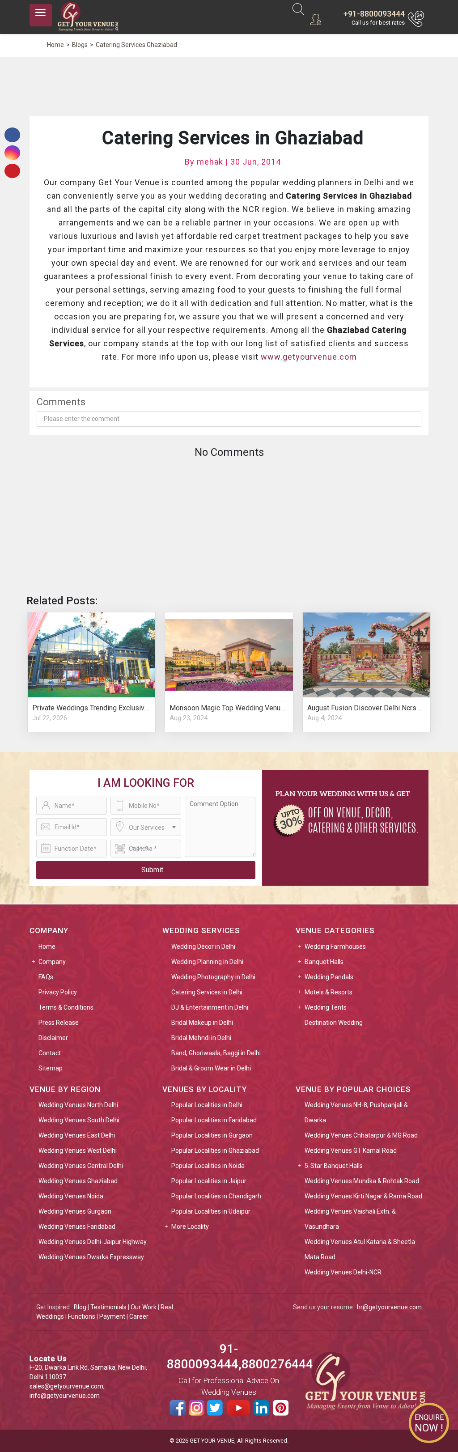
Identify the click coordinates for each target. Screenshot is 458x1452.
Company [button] (52, 961)
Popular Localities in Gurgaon (212, 1135)
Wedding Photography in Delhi (213, 977)
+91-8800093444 (374, 13)
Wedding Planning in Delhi (207, 961)
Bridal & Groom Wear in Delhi (211, 1068)
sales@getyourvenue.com (66, 1386)
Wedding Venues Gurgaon (74, 1211)
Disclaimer (53, 1037)
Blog (80, 1307)
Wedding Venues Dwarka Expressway (91, 1257)
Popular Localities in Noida (208, 1165)
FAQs (45, 977)
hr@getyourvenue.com (389, 1307)
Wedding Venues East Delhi (76, 1135)
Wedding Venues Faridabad (76, 1226)
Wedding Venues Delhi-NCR (343, 1272)
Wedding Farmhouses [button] (335, 946)
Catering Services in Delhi (206, 992)
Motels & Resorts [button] (328, 992)
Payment (112, 1316)
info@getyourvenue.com (65, 1395)
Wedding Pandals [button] (329, 977)
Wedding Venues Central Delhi (80, 1165)
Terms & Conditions (65, 1007)
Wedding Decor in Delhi (203, 946)
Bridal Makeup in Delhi (202, 1022)
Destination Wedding (334, 1022)
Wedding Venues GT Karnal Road (351, 1150)
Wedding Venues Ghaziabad (78, 1181)
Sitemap (50, 1068)
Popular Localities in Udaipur (210, 1211)
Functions (81, 1316)
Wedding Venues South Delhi (78, 1120)
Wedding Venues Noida (70, 1196)
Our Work (144, 1307)
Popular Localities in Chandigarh (216, 1196)
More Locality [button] (190, 1226)
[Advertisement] (229, 85)
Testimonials (108, 1307)
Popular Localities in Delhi (206, 1104)
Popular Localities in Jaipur (208, 1181)
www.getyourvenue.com (309, 356)
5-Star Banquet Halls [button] (334, 1165)
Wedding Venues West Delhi (77, 1150)
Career (138, 1316)
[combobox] (145, 827)
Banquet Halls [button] (324, 961)
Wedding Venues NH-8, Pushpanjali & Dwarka (356, 1112)
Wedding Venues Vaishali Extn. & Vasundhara (350, 1219)
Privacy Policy (57, 992)
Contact (49, 1053)
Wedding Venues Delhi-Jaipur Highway (92, 1241)
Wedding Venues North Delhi (78, 1104)
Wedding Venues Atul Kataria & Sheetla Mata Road (360, 1249)
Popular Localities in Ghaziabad (215, 1150)
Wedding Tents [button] (326, 1007)
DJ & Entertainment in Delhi (209, 1007)
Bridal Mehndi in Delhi (201, 1037)
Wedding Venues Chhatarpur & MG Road (361, 1135)
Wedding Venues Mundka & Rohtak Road (362, 1181)
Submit (152, 870)
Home (46, 946)
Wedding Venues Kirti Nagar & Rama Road (363, 1196)
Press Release (58, 1022)
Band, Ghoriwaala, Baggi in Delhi (216, 1053)
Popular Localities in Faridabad (214, 1120)
